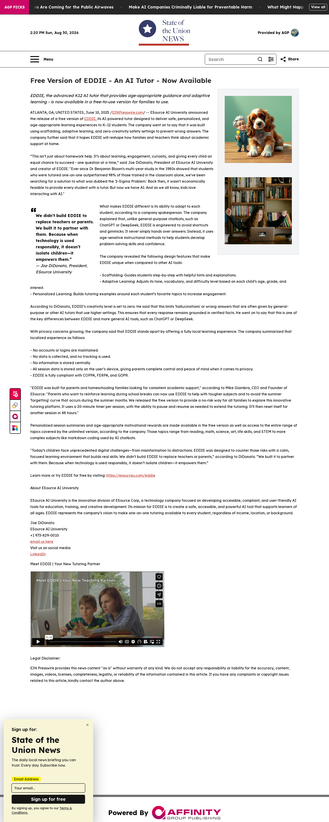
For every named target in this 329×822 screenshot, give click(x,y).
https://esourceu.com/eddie (130, 475)
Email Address (26, 779)
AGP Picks (14, 7)
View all (318, 7)
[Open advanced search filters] (270, 59)
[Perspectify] (15, 405)
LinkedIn (38, 554)
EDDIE (90, 118)
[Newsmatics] (15, 427)
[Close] (87, 725)
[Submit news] (15, 394)
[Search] (260, 59)
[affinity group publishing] (15, 416)
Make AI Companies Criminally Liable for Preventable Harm (190, 7)
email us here (41, 541)
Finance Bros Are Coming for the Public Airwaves (62, 7)
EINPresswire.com (127, 112)
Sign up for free (48, 799)
